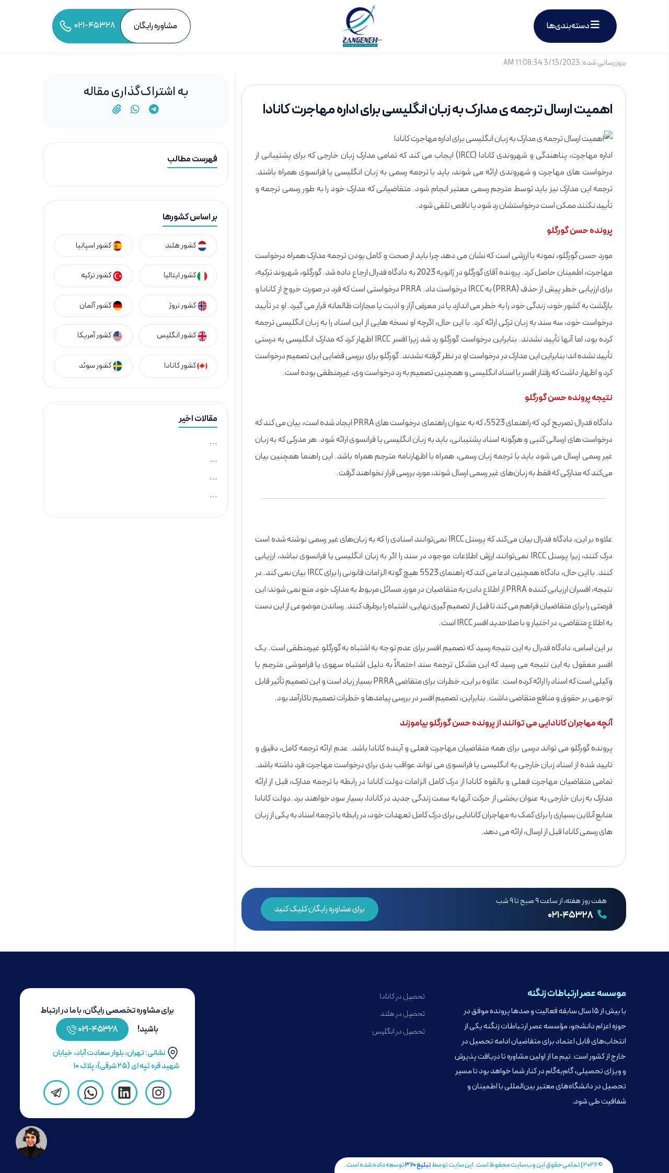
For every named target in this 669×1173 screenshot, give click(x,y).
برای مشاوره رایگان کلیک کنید (319, 909)
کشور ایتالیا (180, 275)
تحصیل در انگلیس (398, 1032)
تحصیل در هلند (402, 1014)
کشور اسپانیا (94, 245)
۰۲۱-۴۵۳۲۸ (571, 915)
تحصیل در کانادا (402, 997)
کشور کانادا (180, 365)
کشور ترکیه (96, 275)
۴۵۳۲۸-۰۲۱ (98, 1029)
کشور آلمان (95, 305)
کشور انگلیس (177, 335)
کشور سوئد (95, 365)
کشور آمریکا (94, 335)
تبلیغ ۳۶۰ (418, 1165)
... (213, 442)
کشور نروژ (183, 305)
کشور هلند (181, 245)
